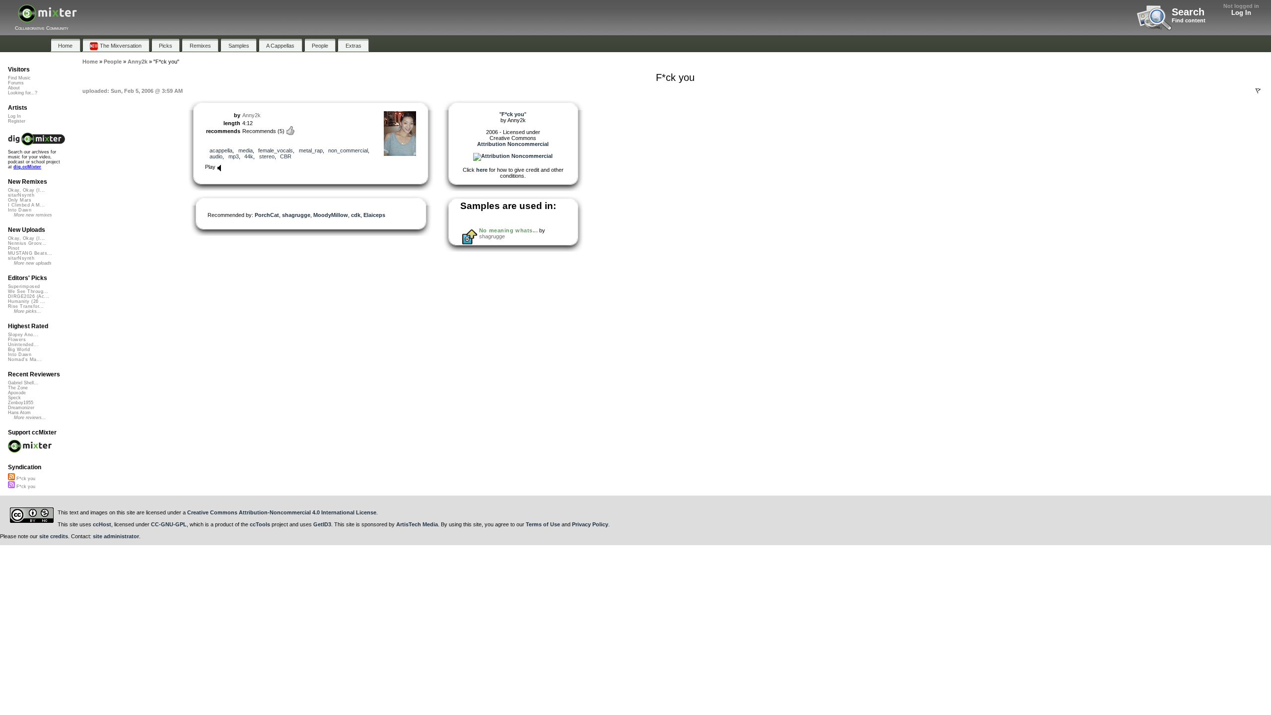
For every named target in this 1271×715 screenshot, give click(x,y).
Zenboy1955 (20, 402)
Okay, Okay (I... (26, 190)
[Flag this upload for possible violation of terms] (1258, 91)
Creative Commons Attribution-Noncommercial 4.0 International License (281, 512)
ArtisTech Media (417, 524)
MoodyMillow (330, 215)
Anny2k (251, 115)
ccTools (260, 524)
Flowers (17, 339)
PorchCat (267, 215)
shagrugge (296, 215)
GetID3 (322, 524)
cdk (355, 215)
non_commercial (348, 150)
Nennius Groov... (27, 243)
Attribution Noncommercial (513, 144)
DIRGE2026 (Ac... (28, 296)
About (14, 87)
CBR (285, 156)
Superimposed (24, 286)
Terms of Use (543, 524)
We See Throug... (28, 291)
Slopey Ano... (23, 334)
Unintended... (23, 344)
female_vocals (275, 150)
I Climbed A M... (26, 205)
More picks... (27, 311)
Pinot (13, 248)
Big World (19, 349)
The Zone (18, 387)
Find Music (19, 77)
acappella (221, 150)
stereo (267, 156)
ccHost (102, 524)
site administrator (116, 536)
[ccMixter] (47, 18)
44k (248, 156)
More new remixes (33, 215)
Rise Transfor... (26, 306)
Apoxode (17, 392)
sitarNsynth (21, 195)
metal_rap (311, 150)
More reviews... (30, 417)
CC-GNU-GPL (169, 524)
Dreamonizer (21, 407)
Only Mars (19, 200)
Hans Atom (19, 412)
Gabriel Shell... (23, 382)
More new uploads (33, 263)
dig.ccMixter (27, 166)
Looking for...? (22, 92)
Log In (1241, 12)
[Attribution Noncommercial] (513, 156)
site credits (53, 536)
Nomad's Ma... (25, 359)
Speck (14, 397)
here (482, 170)
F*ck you (25, 478)
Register (16, 121)
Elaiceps (374, 215)
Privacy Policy (590, 524)
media (245, 150)
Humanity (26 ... (26, 301)
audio (216, 156)
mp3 (233, 156)
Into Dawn (19, 210)
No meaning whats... (508, 230)
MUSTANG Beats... (30, 253)
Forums (16, 82)
